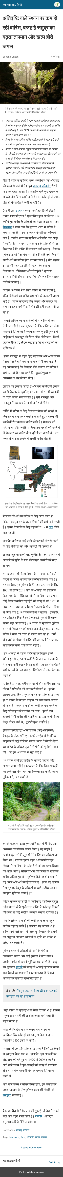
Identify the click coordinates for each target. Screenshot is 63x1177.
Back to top (54, 1162)
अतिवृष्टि (30, 1137)
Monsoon (14, 1137)
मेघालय (44, 1137)
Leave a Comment (31, 1147)
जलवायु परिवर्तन (22, 1130)
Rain (23, 1137)
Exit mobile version (31, 1172)
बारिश (37, 1137)
